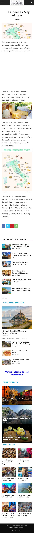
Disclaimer (24, 525)
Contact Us (22, 527)
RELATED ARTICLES (13, 235)
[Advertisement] (17, 72)
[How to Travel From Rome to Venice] (6, 282)
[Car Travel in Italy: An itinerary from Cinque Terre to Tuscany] (6, 344)
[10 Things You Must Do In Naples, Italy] (9, 472)
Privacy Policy (16, 525)
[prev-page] (3, 297)
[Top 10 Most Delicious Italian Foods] (6, 353)
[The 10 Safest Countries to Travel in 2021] (9, 488)
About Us (8, 525)
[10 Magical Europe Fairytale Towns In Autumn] (25, 453)
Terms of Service (13, 527)
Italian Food (5, 266)
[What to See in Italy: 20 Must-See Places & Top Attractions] (6, 247)
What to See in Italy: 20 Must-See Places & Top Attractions (20, 247)
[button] (3, 2)
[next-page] (6, 297)
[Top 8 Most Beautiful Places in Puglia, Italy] (6, 362)
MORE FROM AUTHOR (14, 239)
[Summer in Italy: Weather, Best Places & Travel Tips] (6, 290)
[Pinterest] (12, 226)
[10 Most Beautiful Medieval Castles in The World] (17, 317)
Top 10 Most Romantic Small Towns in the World (24, 497)
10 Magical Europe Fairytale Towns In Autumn (23, 462)
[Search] (31, 2)
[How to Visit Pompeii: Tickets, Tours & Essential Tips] (6, 255)
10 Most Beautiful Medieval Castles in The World (14, 332)
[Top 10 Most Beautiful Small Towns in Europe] (17, 414)
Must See (4, 327)
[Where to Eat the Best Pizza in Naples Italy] (6, 264)
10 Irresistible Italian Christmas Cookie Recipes (8, 462)
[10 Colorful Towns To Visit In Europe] (25, 472)
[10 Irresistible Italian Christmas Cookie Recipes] (9, 453)
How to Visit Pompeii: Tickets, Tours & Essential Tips (21, 255)
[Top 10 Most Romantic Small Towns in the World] (25, 488)
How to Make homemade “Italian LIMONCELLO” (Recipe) (15, 438)
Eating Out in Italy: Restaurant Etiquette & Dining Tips (20, 273)
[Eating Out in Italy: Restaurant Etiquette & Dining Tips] (6, 273)
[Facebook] (3, 226)
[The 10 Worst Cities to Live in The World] (25, 507)
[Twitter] (8, 226)
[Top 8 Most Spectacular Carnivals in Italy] (17, 395)
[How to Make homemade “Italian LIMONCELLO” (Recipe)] (17, 433)
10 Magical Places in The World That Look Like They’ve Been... (8, 515)
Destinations (5, 258)
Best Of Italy (5, 249)
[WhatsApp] (16, 226)
